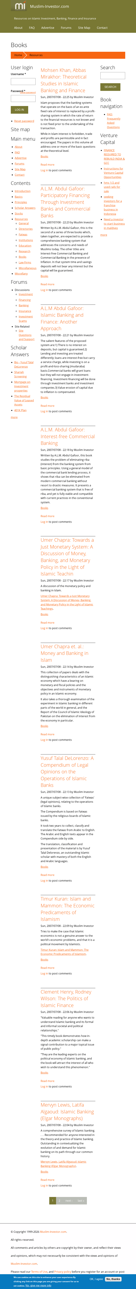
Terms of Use (39, 1272)
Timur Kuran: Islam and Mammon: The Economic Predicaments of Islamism (68, 908)
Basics (19, 197)
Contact (102, 28)
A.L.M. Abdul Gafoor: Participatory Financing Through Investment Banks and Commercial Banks (65, 202)
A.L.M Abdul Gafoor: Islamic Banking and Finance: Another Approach (62, 318)
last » (81, 1200)
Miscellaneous (27, 268)
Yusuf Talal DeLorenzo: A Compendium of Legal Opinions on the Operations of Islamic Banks (67, 771)
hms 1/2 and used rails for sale (112, 187)
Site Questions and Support (26, 335)
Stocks (19, 213)
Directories (26, 229)
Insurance (25, 311)
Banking (24, 305)
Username (18, 74)
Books (44, 156)
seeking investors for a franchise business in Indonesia (113, 205)
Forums (66, 28)
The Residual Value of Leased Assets (24, 400)
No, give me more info (38, 1285)
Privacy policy (62, 1272)
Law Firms (25, 262)
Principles (21, 202)
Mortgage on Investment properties (22, 386)
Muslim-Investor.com (53, 1232)
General (24, 223)
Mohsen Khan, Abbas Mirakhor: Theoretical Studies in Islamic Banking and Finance (64, 80)
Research (24, 251)
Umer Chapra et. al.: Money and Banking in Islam (64, 653)
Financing (25, 300)
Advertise (47, 28)
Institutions (26, 240)
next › (69, 1200)
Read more (47, 164)
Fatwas (23, 234)
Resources (36, 55)
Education (25, 245)
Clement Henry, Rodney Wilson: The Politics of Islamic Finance (66, 998)
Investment (26, 294)
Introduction (23, 191)
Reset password (24, 121)
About (18, 28)
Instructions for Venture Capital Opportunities (113, 173)
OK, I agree (96, 1279)
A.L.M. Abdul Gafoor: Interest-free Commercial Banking (68, 436)
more (14, 417)
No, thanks (113, 1279)
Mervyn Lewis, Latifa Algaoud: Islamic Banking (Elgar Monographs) (67, 1111)
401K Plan (20, 410)
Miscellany (21, 273)
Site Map (84, 28)
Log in (44, 170)
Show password (28, 92)
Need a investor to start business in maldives (114, 224)
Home (18, 55)
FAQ (32, 28)
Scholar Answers (25, 208)
